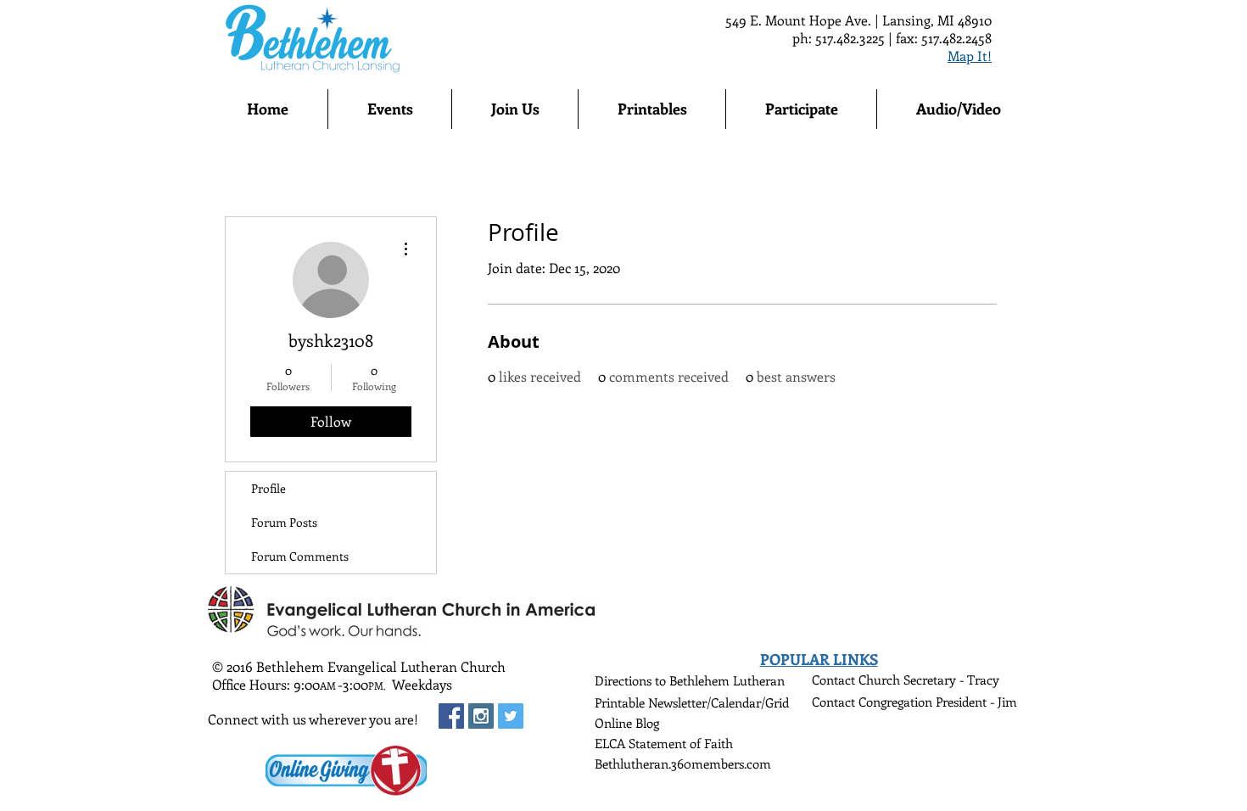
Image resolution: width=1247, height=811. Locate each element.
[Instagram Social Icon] (481, 716)
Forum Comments (300, 556)
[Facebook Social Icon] (451, 716)
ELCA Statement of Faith (664, 743)
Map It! (970, 55)
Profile (268, 488)
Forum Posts (284, 522)
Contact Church (857, 679)
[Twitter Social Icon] (510, 716)
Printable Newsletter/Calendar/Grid (692, 702)
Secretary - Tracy (951, 679)
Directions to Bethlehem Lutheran (690, 680)
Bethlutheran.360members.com (683, 763)
